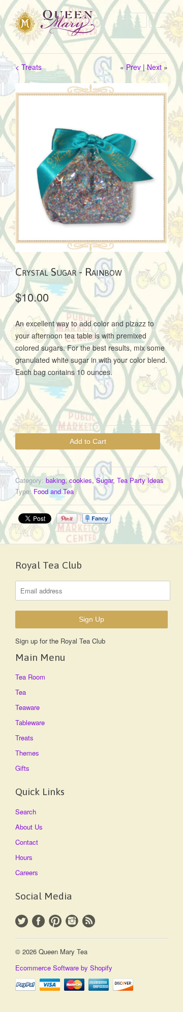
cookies (80, 480)
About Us (29, 827)
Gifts (22, 768)
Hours (24, 857)
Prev (133, 67)
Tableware (30, 722)
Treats (24, 737)
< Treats (28, 67)
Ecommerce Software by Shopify (63, 967)
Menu (137, 20)
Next (154, 67)
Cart (158, 20)
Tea (20, 692)
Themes (27, 753)
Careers (26, 872)
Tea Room (30, 677)
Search (25, 811)
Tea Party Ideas (140, 480)
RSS (88, 921)
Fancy (96, 518)
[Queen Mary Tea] (66, 25)
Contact (26, 842)
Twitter (21, 921)
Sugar (104, 480)
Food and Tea (54, 491)
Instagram (72, 921)
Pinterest (55, 921)
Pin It (66, 518)
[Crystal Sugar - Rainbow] (91, 167)
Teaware (27, 707)
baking (55, 480)
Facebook (38, 921)
